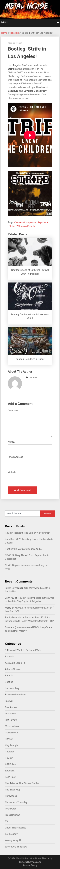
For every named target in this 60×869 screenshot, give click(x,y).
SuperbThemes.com (30, 862)
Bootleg (14, 33)
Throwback (11, 796)
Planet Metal (11, 732)
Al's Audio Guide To (15, 663)
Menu (4, 22)
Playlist (8, 739)
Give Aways (11, 707)
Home (4, 33)
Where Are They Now (16, 846)
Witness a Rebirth (25, 226)
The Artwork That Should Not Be (22, 783)
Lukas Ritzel (11, 588)
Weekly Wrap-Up (13, 840)
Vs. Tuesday (11, 834)
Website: (12, 472)
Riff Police (10, 764)
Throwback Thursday (16, 802)
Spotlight (9, 770)
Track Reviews (12, 815)
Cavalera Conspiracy (25, 222)
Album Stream (12, 669)
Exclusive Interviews (15, 694)
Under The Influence (15, 827)
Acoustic (9, 656)
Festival (9, 701)
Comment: (13, 410)
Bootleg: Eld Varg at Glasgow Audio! (23, 549)
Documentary (12, 688)
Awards (9, 675)
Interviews (10, 713)
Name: (11, 441)
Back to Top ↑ (30, 865)
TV (6, 821)
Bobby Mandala (13, 617)
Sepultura (43, 222)
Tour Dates (10, 808)
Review (9, 758)
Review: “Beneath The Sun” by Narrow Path (27, 532)
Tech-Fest (10, 777)
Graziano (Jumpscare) (17, 627)
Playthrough (11, 745)
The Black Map (12, 789)
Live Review (11, 720)
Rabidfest (10, 751)
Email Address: (16, 457)
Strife (12, 226)
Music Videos (12, 726)
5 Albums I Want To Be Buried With (23, 650)
